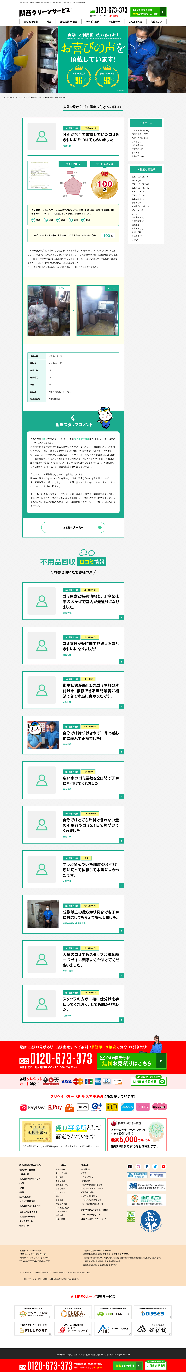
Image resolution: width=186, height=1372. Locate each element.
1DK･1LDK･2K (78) (140, 176)
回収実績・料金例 (68, 21)
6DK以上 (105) (138, 198)
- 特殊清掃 (59, 1215)
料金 (49, 21)
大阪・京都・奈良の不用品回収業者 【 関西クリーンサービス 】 (92, 1354)
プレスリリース (26, 1221)
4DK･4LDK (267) (139, 191)
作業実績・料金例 (27, 1169)
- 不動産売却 (60, 1180)
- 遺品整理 (59, 1177)
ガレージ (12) (137, 209)
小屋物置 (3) (137, 235)
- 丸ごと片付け (61, 1173)
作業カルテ (24, 1225)
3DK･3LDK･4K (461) (141, 187)
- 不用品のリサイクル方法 (92, 1188)
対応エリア (156, 21)
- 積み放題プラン (62, 1184)
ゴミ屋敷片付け (71, 128)
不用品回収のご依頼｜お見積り (94, 1210)
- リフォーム (60, 1192)
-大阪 (21, 1183)
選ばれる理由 (31, 21)
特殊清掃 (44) (137, 145)
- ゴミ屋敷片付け (62, 1207)
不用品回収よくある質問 (29, 1205)
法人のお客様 (25, 1196)
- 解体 (57, 1196)
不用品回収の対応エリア (29, 1178)
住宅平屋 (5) (137, 224)
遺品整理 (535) (138, 156)
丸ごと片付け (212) (140, 137)
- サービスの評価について (92, 1203)
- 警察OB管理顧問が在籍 (91, 1184)
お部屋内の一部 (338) (141, 206)
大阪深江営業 (54, 398)
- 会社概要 (85, 1169)
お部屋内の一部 (90, 128)
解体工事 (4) (137, 152)
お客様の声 (114, 21)
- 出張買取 (59, 1199)
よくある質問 (135, 21)
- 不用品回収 (60, 1169)
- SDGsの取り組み (89, 1196)
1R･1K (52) (136, 180)
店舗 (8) (135, 239)
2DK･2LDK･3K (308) (141, 184)
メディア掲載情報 (27, 1201)
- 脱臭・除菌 (60, 1219)
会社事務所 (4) (138, 217)
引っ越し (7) (137, 141)
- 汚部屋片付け (61, 1203)
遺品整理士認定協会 (31, 1146)
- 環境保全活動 (87, 1192)
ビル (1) (135, 213)
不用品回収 (136, 134)
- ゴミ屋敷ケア (61, 1211)
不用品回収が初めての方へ (30, 1165)
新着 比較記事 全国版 (28, 1212)
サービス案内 (93, 21)
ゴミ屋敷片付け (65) (140, 130)
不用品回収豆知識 (27, 1216)
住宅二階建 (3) (138, 221)
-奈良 (21, 1192)
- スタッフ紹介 (87, 1177)
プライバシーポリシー (90, 1214)
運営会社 (85, 1165)
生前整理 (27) (137, 148)
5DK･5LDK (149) (139, 195)
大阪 (43, 438)
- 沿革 (83, 1173)
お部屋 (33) (136, 202)
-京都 (21, 1187)
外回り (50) (136, 232)
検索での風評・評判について (93, 1219)
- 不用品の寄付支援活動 (91, 1199)
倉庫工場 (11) (137, 228)
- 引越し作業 (60, 1188)
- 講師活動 (85, 1180)
